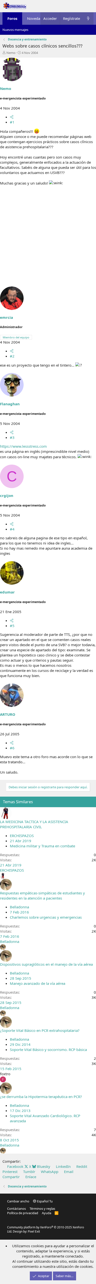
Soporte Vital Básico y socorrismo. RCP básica (48, 1049)
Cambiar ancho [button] (18, 1201)
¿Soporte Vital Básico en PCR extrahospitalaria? (40, 1030)
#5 (12, 625)
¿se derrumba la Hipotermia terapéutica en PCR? (41, 1096)
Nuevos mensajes (15, 29)
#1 (12, 122)
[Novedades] (88, 18)
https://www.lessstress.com (23, 446)
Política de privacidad (22, 1213)
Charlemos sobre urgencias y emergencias (46, 917)
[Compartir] (12, 116)
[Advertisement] (48, 238)
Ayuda (46, 1213)
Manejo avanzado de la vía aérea (37, 983)
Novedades (36, 18)
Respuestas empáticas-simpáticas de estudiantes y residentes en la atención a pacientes (42, 895)
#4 (12, 529)
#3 (12, 437)
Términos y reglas (42, 1208)
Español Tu (44, 1201)
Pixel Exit (34, 1231)
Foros (12, 18)
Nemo (11, 52)
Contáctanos (16, 1208)
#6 (12, 747)
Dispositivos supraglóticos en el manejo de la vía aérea (46, 964)
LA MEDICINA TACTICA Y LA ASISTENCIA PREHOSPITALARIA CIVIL (34, 824)
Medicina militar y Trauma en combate (42, 845)
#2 (12, 356)
